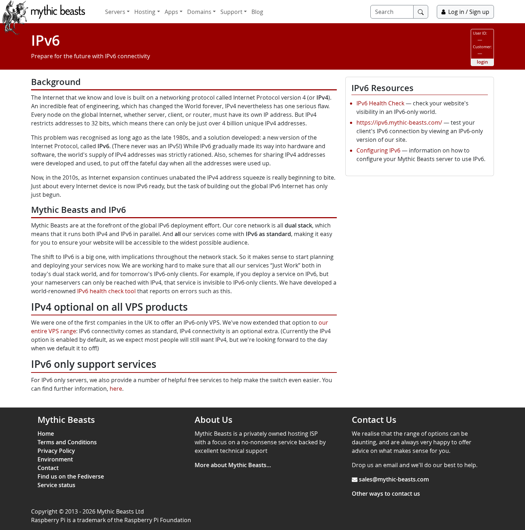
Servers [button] (115, 12)
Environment (55, 459)
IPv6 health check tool (106, 291)
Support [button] (231, 12)
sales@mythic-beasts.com (394, 479)
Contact (48, 468)
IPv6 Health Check (380, 103)
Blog (257, 12)
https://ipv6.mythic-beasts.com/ (399, 122)
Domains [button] (199, 12)
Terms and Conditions (67, 442)
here (116, 388)
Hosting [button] (144, 12)
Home (46, 434)
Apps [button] (171, 12)
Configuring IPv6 (378, 150)
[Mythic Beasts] (58, 11)
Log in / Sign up (468, 12)
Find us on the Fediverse (71, 476)
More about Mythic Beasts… (233, 465)
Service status (56, 485)
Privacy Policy (56, 451)
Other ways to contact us (386, 494)
